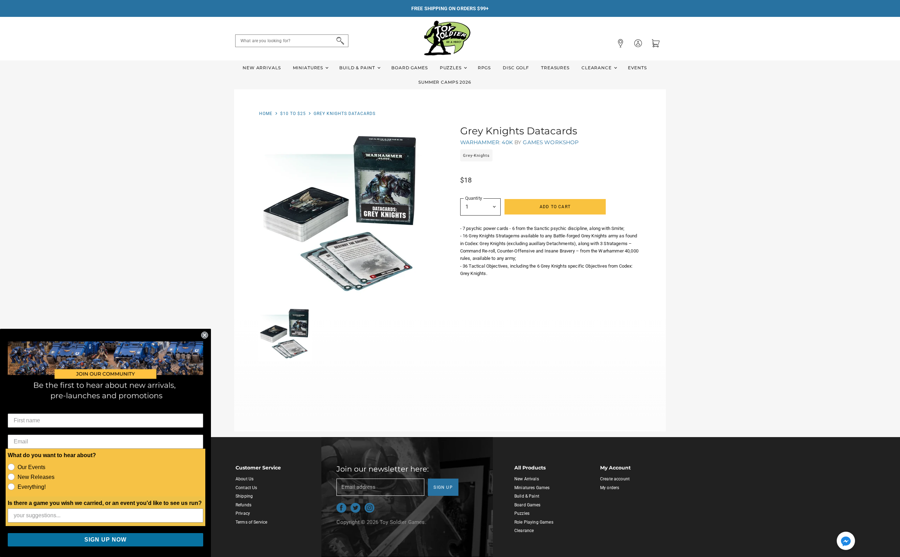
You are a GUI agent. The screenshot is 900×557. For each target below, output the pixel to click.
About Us (244, 478)
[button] (846, 541)
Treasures (555, 67)
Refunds (243, 504)
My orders (609, 487)
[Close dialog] (204, 335)
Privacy (243, 513)
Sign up (443, 487)
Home (265, 113)
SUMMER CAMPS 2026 (444, 82)
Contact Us (246, 487)
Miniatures (308, 67)
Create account (615, 478)
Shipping (244, 496)
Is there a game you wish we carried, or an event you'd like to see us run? (105, 503)
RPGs (484, 67)
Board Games (409, 67)
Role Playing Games (533, 522)
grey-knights (476, 155)
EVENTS (637, 67)
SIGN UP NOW (105, 540)
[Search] (339, 40)
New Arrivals (262, 67)
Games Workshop (551, 142)
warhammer (479, 142)
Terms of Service (251, 522)
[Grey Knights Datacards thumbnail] (285, 333)
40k (507, 142)
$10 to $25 (293, 113)
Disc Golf (516, 67)
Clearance (597, 67)
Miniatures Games (531, 487)
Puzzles (451, 67)
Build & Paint (358, 67)
